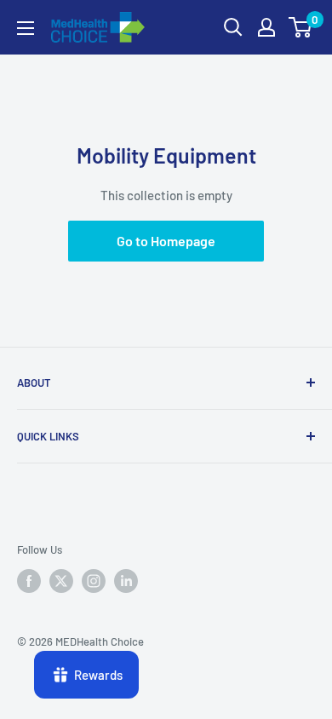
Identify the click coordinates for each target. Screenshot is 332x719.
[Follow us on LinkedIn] (126, 581)
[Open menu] (25, 28)
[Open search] (233, 27)
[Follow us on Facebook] (29, 581)
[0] (301, 27)
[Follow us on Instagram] (94, 581)
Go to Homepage (166, 241)
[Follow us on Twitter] (61, 581)
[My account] (266, 27)
